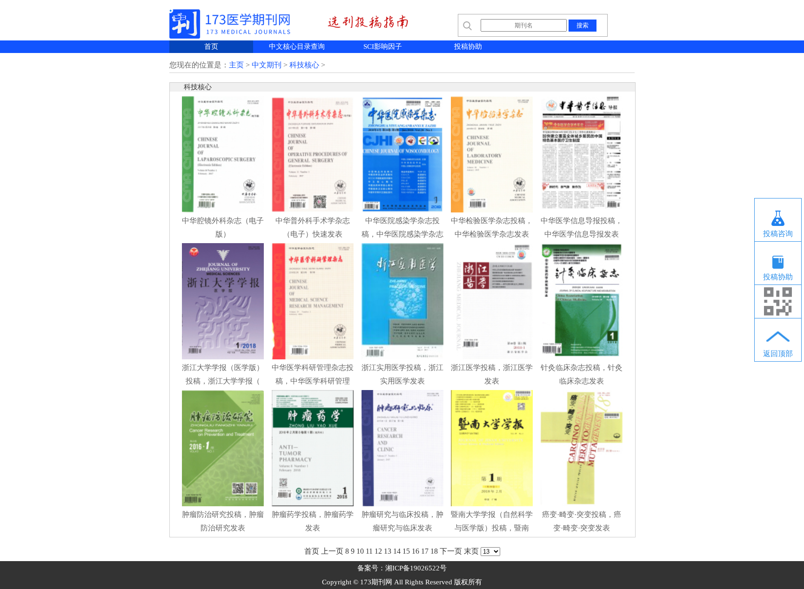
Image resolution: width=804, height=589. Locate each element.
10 (360, 551)
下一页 (451, 551)
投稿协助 (468, 46)
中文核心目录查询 (297, 46)
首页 (211, 46)
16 (415, 551)
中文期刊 (266, 65)
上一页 (332, 551)
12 (378, 551)
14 (397, 551)
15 (406, 551)
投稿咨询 (778, 234)
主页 (236, 65)
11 (369, 551)
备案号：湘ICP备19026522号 (402, 568)
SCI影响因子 (382, 46)
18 (434, 551)
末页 (471, 551)
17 (425, 551)
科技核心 (304, 65)
